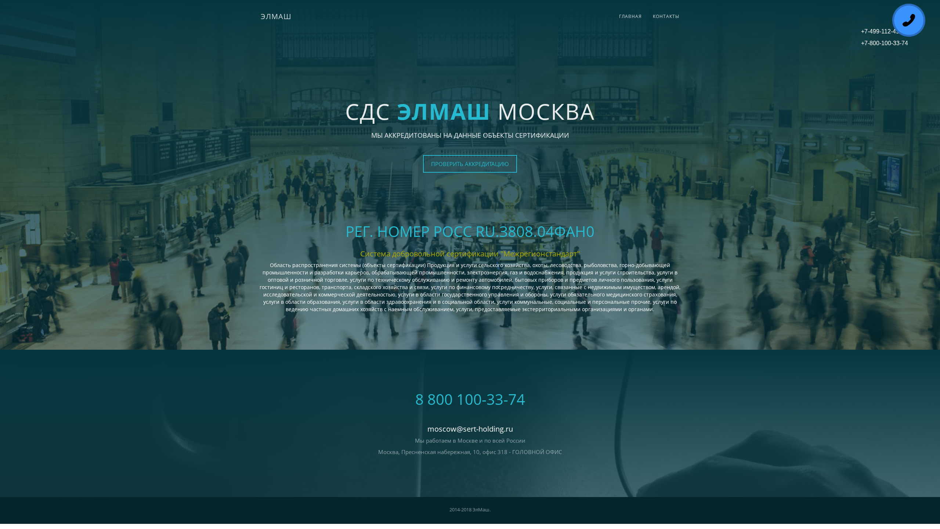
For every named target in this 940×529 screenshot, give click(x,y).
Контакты (666, 16)
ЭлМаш (276, 16)
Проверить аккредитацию (470, 164)
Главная (630, 16)
